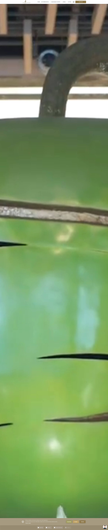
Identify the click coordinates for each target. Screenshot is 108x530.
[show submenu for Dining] (66, 2)
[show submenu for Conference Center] (61, 2)
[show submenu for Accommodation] (49, 2)
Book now (81, 2)
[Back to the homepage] (26, 2)
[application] (54, 524)
